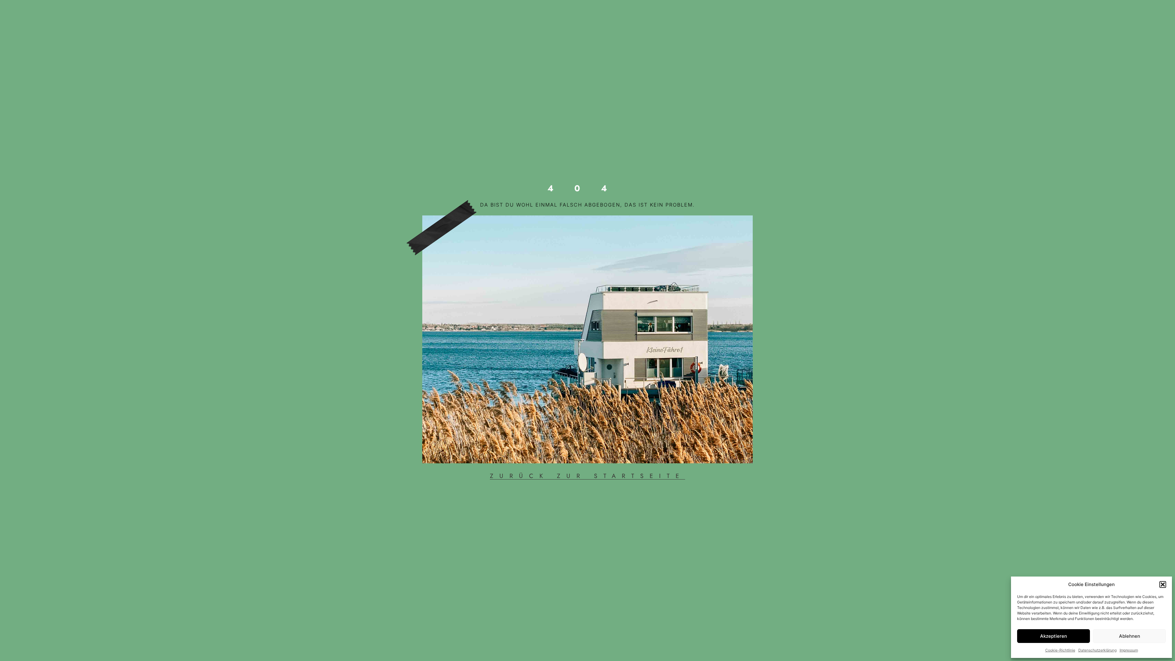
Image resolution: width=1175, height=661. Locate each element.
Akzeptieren (1053, 636)
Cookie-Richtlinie (1060, 650)
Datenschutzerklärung (1097, 650)
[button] (1163, 584)
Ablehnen (1129, 636)
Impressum (1129, 650)
